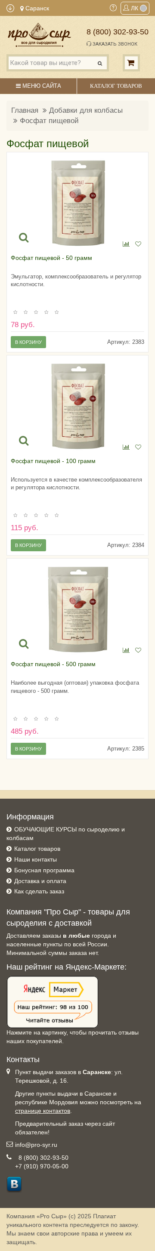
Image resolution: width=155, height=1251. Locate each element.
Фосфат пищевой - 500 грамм (53, 664)
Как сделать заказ (39, 891)
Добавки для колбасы (86, 110)
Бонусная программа (44, 870)
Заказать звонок (114, 44)
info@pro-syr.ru (36, 1144)
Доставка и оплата (40, 880)
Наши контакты (35, 859)
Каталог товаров (37, 848)
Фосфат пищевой (49, 121)
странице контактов (42, 1110)
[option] (77, 203)
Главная (24, 110)
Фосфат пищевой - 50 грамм (51, 257)
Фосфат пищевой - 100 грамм (53, 460)
